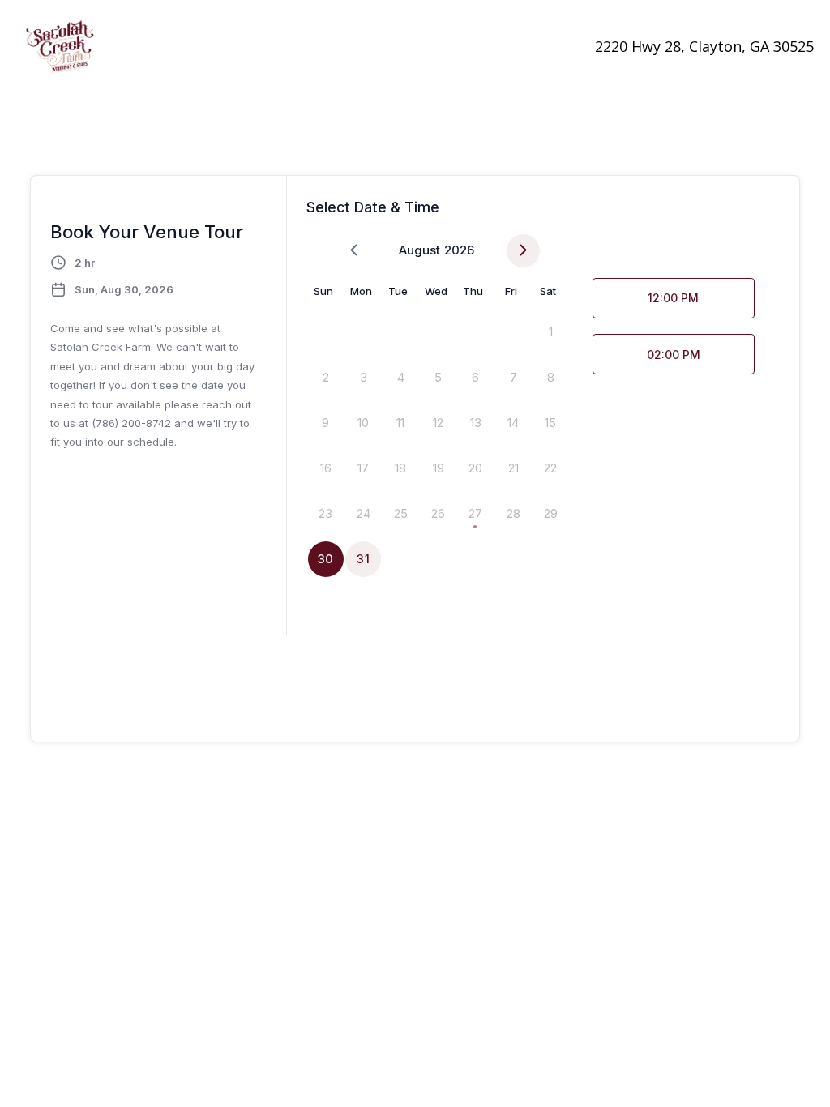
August (419, 250)
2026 (459, 250)
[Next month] (523, 250)
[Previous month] (353, 250)
